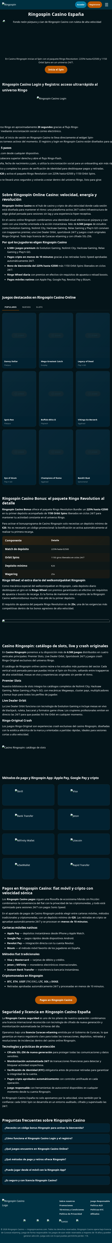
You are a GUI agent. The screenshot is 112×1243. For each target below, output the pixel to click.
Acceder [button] (81, 4)
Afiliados (94, 1213)
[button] (56, 37)
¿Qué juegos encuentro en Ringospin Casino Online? (36, 1148)
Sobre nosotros (67, 1201)
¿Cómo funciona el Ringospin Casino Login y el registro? (39, 1138)
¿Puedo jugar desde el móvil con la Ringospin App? (35, 1169)
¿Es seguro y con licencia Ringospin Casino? (31, 1180)
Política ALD (96, 1205)
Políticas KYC (97, 1209)
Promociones (66, 1205)
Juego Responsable (100, 1201)
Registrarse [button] (94, 4)
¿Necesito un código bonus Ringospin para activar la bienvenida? (44, 1127)
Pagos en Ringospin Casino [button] (56, 1000)
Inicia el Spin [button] (56, 69)
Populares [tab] (11, 307)
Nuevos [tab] (26, 307)
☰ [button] (106, 4)
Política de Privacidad (70, 1213)
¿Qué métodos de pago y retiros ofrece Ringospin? (35, 1159)
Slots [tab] (39, 307)
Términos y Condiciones (71, 1209)
